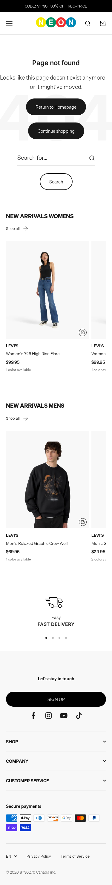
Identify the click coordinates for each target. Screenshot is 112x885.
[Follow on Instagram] (49, 715)
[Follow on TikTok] (79, 715)
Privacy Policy (39, 856)
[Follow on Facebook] (33, 715)
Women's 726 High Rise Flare (33, 353)
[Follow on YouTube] (64, 715)
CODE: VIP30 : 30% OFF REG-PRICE (56, 6)
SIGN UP (56, 699)
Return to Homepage (56, 106)
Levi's (12, 346)
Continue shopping (56, 130)
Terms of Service (75, 856)
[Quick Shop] (83, 333)
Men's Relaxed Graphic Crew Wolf (37, 543)
